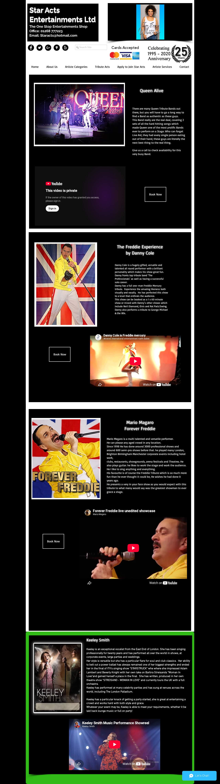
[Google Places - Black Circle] (57, 48)
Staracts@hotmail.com (58, 35)
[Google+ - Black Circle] (48, 48)
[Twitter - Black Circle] (39, 48)
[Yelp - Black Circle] (65, 48)
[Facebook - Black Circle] (31, 48)
